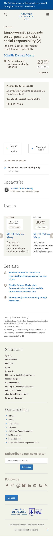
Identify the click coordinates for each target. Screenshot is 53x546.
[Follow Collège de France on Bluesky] (23, 485)
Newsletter (10, 371)
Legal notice (32, 525)
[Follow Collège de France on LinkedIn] (29, 485)
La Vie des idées (14, 439)
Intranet (11, 416)
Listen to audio (14, 148)
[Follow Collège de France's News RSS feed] (40, 485)
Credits (41, 525)
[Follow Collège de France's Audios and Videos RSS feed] (46, 485)
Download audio (41, 148)
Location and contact (17, 525)
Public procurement (13, 390)
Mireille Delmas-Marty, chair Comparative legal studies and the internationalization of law (26, 288)
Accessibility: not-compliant (26, 530)
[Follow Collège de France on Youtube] (35, 485)
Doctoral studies (12, 383)
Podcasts (9, 363)
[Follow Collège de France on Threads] (18, 485)
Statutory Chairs (19, 318)
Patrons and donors (13, 398)
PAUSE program (14, 435)
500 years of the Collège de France (19, 375)
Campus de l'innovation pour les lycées (23, 443)
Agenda (8, 356)
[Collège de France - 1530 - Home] (26, 16)
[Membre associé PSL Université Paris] (35, 512)
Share (43, 72)
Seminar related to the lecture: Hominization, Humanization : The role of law (28, 275)
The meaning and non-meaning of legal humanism (18, 64)
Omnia (11, 420)
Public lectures (13, 326)
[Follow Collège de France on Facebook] (7, 485)
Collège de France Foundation (20, 431)
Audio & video (11, 359)
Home (6, 318)
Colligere (12, 427)
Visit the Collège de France (16, 394)
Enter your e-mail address (18, 460)
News (7, 367)
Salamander (13, 423)
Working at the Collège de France (19, 386)
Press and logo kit (12, 379)
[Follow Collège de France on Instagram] (12, 485)
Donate (11, 498)
